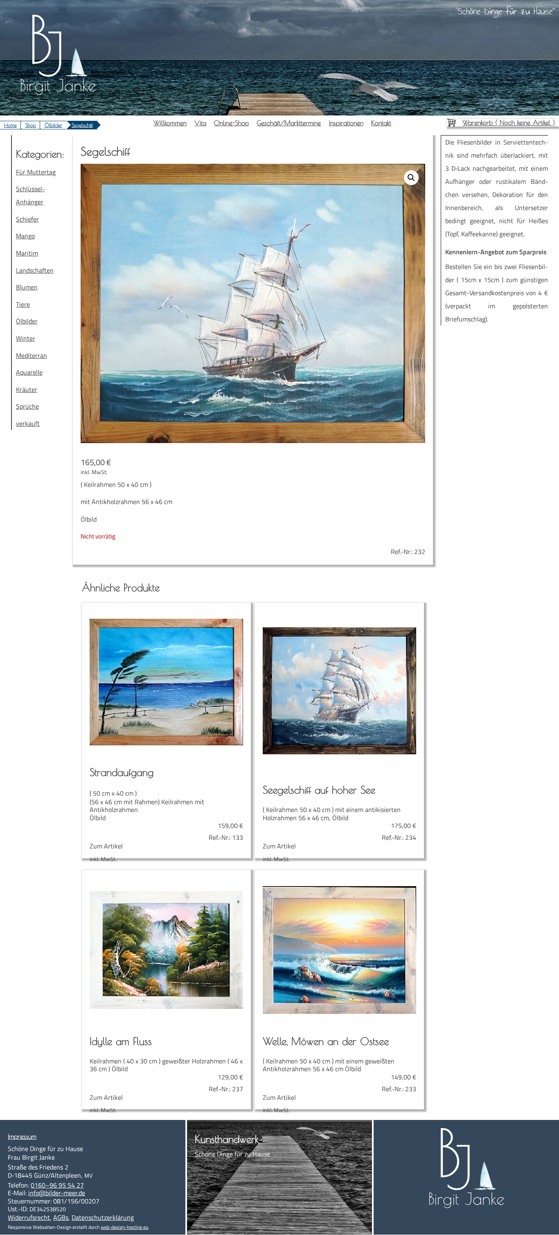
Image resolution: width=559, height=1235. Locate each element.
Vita (200, 123)
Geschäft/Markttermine (289, 123)
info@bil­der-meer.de (56, 1193)
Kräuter (26, 389)
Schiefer (27, 219)
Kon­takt (381, 123)
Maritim (27, 253)
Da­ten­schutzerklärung (103, 1217)
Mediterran (31, 355)
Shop (30, 125)
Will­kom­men (170, 123)
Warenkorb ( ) (508, 122)
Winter (25, 338)
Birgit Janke (58, 85)
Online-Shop (231, 123)
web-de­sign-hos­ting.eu (124, 1227)
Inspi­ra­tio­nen (346, 123)
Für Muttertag (36, 172)
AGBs (60, 1217)
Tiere (23, 304)
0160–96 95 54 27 (57, 1185)
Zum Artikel (166, 808)
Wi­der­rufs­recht (29, 1217)
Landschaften (35, 270)
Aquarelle (29, 372)
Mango (25, 236)
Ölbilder (53, 125)
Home (10, 125)
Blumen (27, 287)
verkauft (28, 423)
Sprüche (27, 406)
